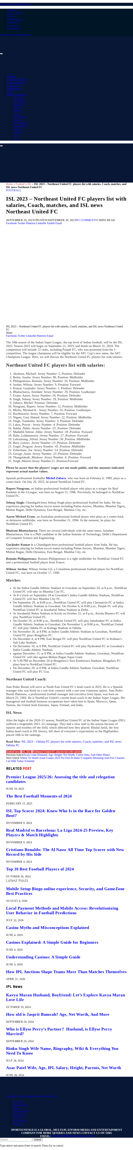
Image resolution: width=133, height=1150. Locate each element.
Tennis (17, 114)
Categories (16, 83)
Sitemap (17, 1123)
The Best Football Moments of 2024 (39, 796)
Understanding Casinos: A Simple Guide (43, 957)
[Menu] (1, 53)
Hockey (18, 120)
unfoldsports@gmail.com (72, 1136)
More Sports (17, 95)
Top (10, 92)
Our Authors (14, 28)
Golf (16, 139)
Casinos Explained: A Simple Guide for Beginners (52, 942)
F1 (15, 135)
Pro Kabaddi (21, 123)
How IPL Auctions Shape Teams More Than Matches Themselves (66, 972)
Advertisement (15, 19)
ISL (29, 184)
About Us (12, 10)
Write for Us (13, 22)
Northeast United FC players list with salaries (57, 751)
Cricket (13, 86)
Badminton (20, 117)
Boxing (18, 107)
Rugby (17, 132)
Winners (18, 129)
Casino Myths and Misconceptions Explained (47, 927)
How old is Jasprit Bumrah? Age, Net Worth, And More (57, 1014)
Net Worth (19, 126)
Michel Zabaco (56, 478)
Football (15, 89)
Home (11, 76)
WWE (17, 110)
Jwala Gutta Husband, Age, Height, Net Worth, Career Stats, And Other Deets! (67, 754)
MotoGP (18, 104)
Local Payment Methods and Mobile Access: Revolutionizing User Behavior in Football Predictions (62, 910)
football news (13, 751)
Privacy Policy (15, 13)
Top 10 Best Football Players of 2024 (40, 869)
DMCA (11, 16)
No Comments (86, 220)
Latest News (17, 79)
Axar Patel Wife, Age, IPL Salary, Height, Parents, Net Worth (63, 1067)
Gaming (18, 98)
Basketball (19, 101)
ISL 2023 (26, 751)
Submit (37, 1139)
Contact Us (13, 25)
